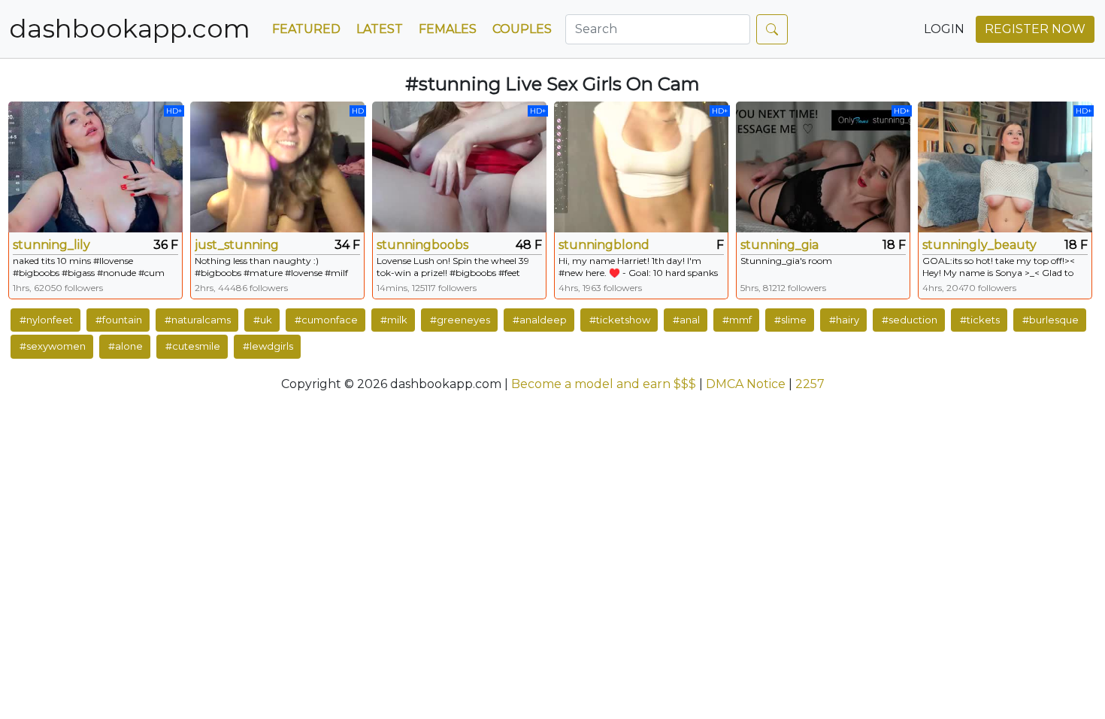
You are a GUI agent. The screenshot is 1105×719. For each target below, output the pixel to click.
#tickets (980, 320)
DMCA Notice (746, 384)
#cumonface (326, 320)
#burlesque (1050, 320)
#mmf (737, 320)
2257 (810, 384)
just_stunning (237, 245)
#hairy (844, 320)
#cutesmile (192, 346)
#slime (790, 320)
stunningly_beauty (979, 245)
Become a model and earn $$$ (603, 384)
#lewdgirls (268, 346)
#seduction (909, 320)
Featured (306, 29)
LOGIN (944, 29)
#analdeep (540, 320)
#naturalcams (198, 320)
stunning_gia (779, 245)
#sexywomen (53, 346)
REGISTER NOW (1035, 29)
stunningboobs (422, 245)
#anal (686, 320)
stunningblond (604, 245)
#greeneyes (460, 320)
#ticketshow (619, 320)
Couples (522, 29)
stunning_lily (51, 245)
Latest (379, 29)
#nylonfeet (46, 320)
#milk (393, 320)
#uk (262, 320)
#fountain (118, 320)
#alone (125, 346)
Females (448, 29)
